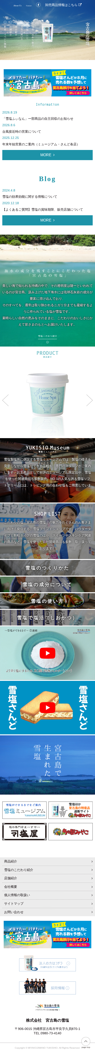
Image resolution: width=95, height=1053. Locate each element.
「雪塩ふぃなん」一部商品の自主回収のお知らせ (37, 118)
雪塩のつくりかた (47, 567)
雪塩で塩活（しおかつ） (47, 617)
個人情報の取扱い (17, 895)
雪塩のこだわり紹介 (18, 870)
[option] (47, 400)
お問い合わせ (14, 912)
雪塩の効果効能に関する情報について (29, 196)
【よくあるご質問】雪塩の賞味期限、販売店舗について (42, 209)
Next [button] (89, 400)
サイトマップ (14, 903)
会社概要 (10, 886)
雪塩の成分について (47, 584)
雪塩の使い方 (47, 601)
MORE (45, 155)
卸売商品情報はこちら (61, 5)
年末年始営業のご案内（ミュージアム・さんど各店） (41, 144)
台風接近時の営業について (21, 131)
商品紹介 (10, 861)
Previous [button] (5, 400)
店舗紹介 (10, 878)
